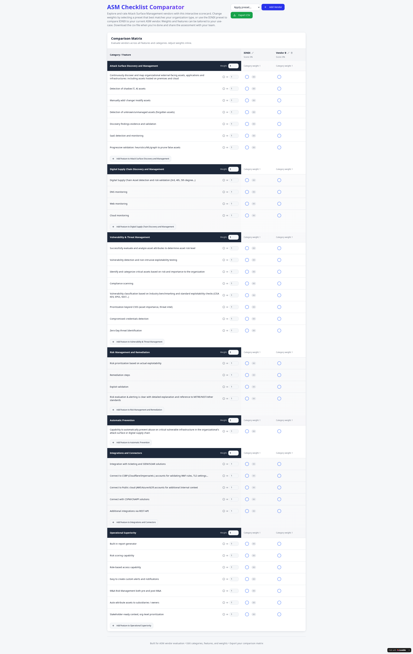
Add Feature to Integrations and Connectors (136, 522)
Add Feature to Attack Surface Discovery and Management (142, 158)
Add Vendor (275, 7)
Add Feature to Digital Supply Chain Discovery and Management (145, 226)
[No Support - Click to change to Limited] (247, 77)
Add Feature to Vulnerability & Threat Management (139, 341)
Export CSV (244, 15)
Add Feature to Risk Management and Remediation (139, 409)
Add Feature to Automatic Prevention (133, 442)
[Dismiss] (409, 650)
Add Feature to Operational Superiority (133, 625)
